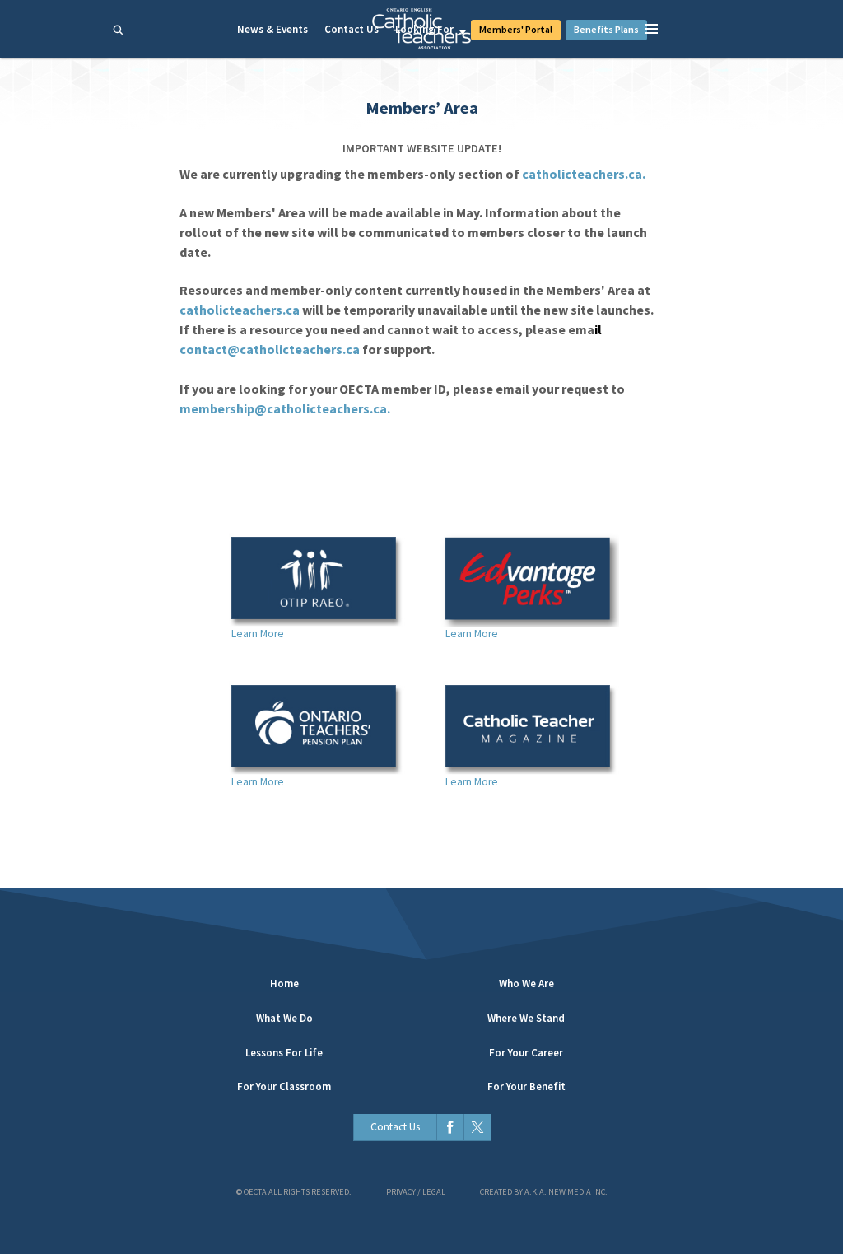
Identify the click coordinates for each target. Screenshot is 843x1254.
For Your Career (526, 1053)
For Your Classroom (284, 1086)
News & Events (272, 29)
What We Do (284, 1018)
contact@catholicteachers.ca (269, 349)
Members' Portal (515, 29)
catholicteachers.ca (239, 309)
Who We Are (526, 984)
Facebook (449, 1127)
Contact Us (351, 29)
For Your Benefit (526, 1086)
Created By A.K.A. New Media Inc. (544, 1191)
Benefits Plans (606, 29)
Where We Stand (526, 1018)
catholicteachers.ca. (583, 173)
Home (284, 984)
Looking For (424, 29)
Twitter (477, 1127)
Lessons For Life (284, 1053)
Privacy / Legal (415, 1191)
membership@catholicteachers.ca (283, 408)
